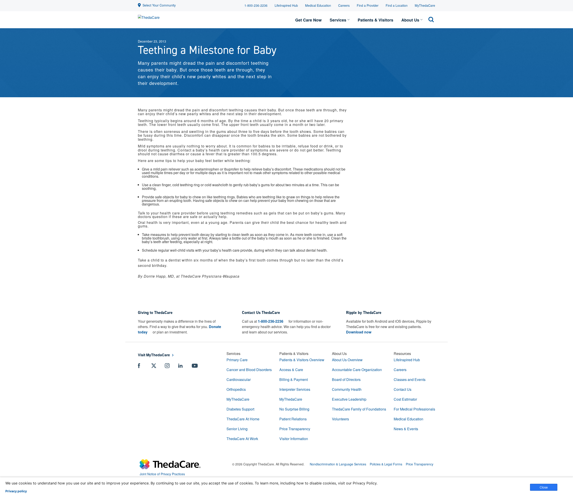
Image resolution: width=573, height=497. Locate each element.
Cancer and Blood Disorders (249, 369)
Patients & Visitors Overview (301, 359)
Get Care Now (308, 20)
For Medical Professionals (414, 409)
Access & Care (291, 369)
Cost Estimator (405, 399)
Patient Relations (293, 418)
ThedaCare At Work (242, 438)
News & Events (406, 428)
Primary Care (237, 359)
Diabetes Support (240, 409)
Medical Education (318, 5)
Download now (358, 332)
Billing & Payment (293, 379)
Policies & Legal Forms (386, 464)
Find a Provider (367, 5)
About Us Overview (347, 359)
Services (338, 20)
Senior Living (237, 428)
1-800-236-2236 (255, 5)
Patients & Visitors (375, 20)
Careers (344, 5)
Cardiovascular (239, 379)
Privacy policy (16, 491)
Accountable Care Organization (357, 369)
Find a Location (397, 5)
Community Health (346, 389)
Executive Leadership (349, 399)
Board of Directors (346, 379)
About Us (410, 20)
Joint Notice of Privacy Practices (162, 474)
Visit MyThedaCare (154, 354)
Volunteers (340, 418)
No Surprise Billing (294, 409)
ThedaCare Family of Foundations (359, 409)
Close (544, 487)
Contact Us (402, 389)
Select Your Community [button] (159, 5)
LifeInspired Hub (286, 5)
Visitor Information (293, 438)
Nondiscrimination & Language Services (338, 464)
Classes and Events (409, 379)
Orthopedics (236, 389)
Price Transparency (294, 428)
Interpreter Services (294, 389)
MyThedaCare (425, 5)
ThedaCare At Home (243, 418)
